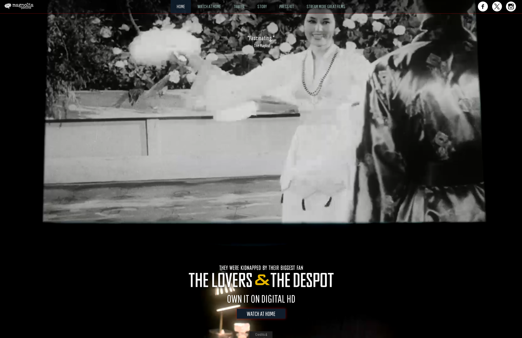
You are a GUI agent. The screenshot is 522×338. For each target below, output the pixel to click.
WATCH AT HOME (261, 313)
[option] (261, 41)
